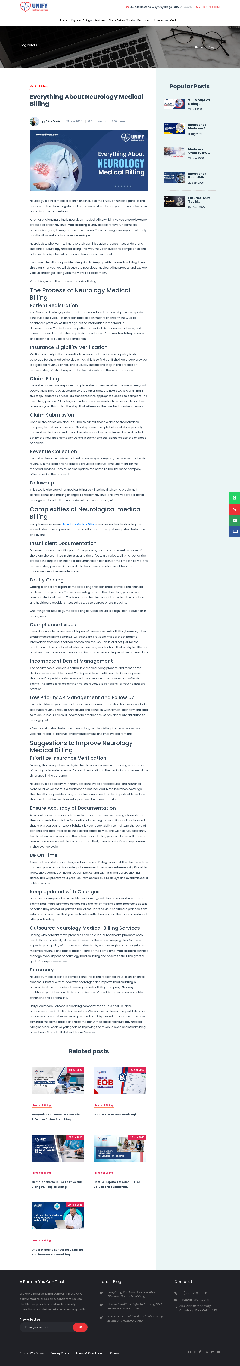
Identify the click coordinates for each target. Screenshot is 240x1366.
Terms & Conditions (89, 1353)
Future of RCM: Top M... (199, 200)
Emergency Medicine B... (198, 126)
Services (99, 20)
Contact (175, 20)
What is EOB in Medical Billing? (115, 1114)
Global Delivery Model (121, 20)
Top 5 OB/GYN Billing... (199, 102)
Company (160, 20)
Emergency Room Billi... (197, 175)
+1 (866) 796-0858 (209, 7)
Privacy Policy (60, 1353)
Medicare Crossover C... (199, 151)
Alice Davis (51, 121)
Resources (143, 20)
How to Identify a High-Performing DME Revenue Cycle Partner (134, 1306)
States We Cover (32, 1353)
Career (115, 1353)
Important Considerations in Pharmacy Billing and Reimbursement (135, 1318)
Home (63, 20)
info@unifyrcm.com (194, 1299)
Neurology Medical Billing (79, 524)
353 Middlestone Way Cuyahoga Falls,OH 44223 (198, 1308)
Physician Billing (80, 20)
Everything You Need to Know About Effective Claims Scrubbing (132, 1294)
